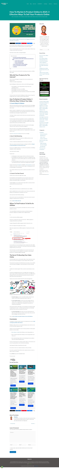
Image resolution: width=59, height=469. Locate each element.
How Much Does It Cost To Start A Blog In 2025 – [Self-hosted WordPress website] (31, 395)
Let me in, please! (44, 95)
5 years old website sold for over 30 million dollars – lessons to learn (22, 394)
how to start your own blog (16, 133)
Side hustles (12, 40)
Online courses (42, 137)
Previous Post (12, 423)
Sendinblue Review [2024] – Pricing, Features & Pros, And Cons (44, 69)
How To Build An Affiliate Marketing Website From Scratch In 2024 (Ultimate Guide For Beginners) (13, 373)
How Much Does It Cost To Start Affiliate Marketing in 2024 (43, 65)
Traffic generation (42, 147)
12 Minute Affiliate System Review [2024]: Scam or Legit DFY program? (44, 103)
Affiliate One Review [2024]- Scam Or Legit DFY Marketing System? (44, 74)
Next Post (33, 423)
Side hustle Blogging (26, 39)
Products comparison (43, 138)
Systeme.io (30, 164)
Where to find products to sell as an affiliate (20, 64)
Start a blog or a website (16, 332)
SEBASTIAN (41, 105)
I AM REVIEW (41, 132)
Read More (13, 385)
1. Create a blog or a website (19, 60)
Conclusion (15, 66)
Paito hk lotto (41, 122)
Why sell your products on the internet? (19, 57)
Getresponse (19, 164)
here (48, 174)
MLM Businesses (43, 135)
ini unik (40, 101)
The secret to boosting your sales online (19, 65)
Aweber (27, 164)
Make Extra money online (43, 140)
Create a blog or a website (17, 103)
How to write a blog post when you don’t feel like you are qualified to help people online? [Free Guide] (13, 395)
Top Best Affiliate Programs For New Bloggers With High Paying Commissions (31, 372)
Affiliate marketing (19, 39)
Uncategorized (41, 149)
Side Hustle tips (32, 39)
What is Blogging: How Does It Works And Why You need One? (22, 372)
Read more (30, 463)
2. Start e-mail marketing (19, 61)
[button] (2, 467)
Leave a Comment (12, 39)
